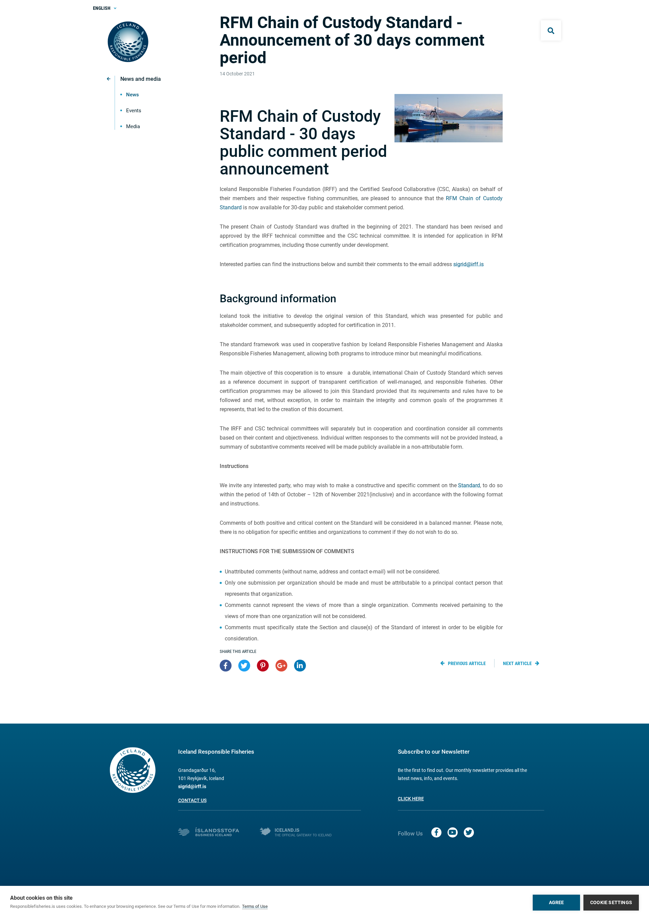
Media (133, 126)
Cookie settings (611, 902)
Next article (517, 663)
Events (133, 111)
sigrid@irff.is (468, 264)
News (132, 95)
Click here (411, 798)
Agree (556, 902)
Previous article (467, 663)
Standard (469, 485)
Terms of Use (255, 906)
